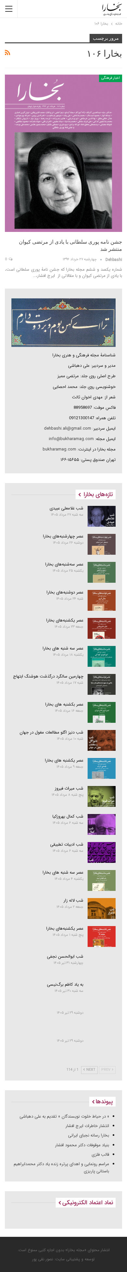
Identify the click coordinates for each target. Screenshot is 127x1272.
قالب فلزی (100, 1154)
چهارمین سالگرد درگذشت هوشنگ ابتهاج (48, 676)
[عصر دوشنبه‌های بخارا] (102, 600)
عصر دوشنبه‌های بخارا (65, 592)
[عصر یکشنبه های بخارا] (102, 768)
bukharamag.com (59, 449)
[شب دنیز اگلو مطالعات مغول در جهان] (102, 740)
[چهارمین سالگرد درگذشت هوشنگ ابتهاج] (102, 684)
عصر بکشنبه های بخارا (64, 704)
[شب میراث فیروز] (102, 796)
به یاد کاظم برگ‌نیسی (65, 984)
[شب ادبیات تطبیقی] (102, 852)
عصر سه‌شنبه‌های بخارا (64, 564)
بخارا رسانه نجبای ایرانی (88, 1135)
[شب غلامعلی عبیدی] (102, 516)
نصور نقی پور (42, 1259)
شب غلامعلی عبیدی (66, 508)
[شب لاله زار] (102, 908)
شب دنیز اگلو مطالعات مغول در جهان (51, 732)
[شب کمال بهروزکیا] (102, 824)
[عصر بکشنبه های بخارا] (102, 712)
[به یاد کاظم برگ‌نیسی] (102, 992)
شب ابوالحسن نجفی (65, 956)
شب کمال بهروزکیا (67, 816)
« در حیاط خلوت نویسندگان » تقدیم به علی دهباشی (64, 1116)
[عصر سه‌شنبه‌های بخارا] (102, 572)
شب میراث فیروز (69, 788)
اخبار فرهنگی (110, 78)
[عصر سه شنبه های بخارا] (102, 656)
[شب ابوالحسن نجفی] (102, 964)
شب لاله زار (73, 900)
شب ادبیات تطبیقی (66, 844)
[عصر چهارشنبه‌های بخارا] (102, 544)
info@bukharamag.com (71, 439)
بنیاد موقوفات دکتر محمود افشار (82, 1145)
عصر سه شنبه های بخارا (63, 648)
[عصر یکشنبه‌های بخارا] (102, 628)
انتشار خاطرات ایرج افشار (87, 1125)
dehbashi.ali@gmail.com (67, 428)
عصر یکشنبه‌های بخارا (64, 620)
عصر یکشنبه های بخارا (64, 760)
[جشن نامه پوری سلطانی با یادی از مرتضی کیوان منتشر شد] (63, 153)
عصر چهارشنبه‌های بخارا (63, 536)
